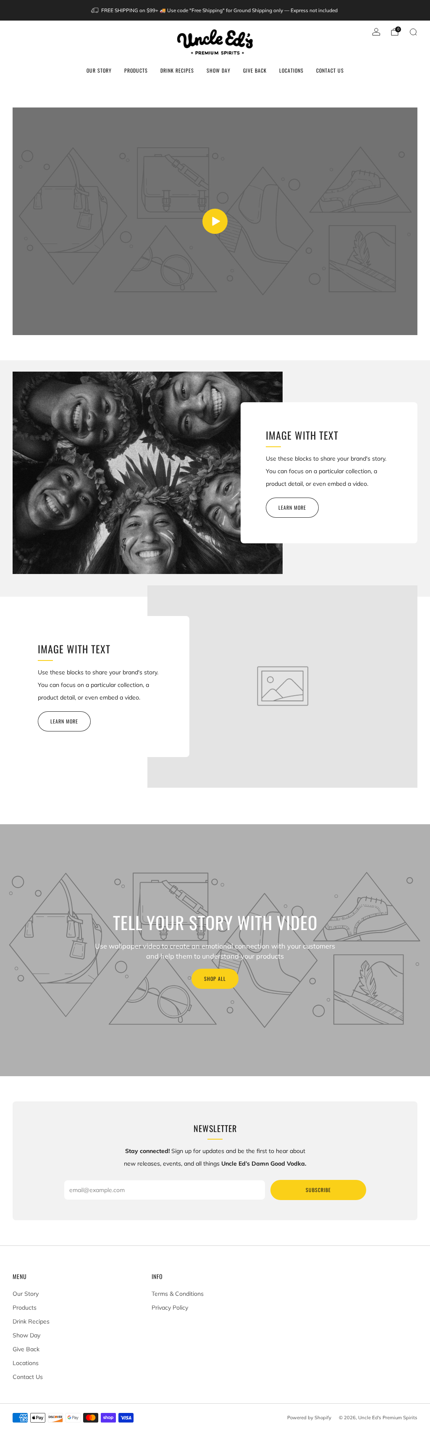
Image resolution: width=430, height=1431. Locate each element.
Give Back (255, 70)
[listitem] (215, 10)
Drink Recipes (177, 70)
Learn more (292, 507)
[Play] (215, 221)
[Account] (376, 32)
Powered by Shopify (309, 1418)
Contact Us (330, 70)
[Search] (413, 32)
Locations (291, 70)
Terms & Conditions (178, 1293)
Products (136, 70)
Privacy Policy (170, 1307)
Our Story (99, 70)
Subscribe (318, 1189)
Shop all (215, 978)
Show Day (219, 70)
